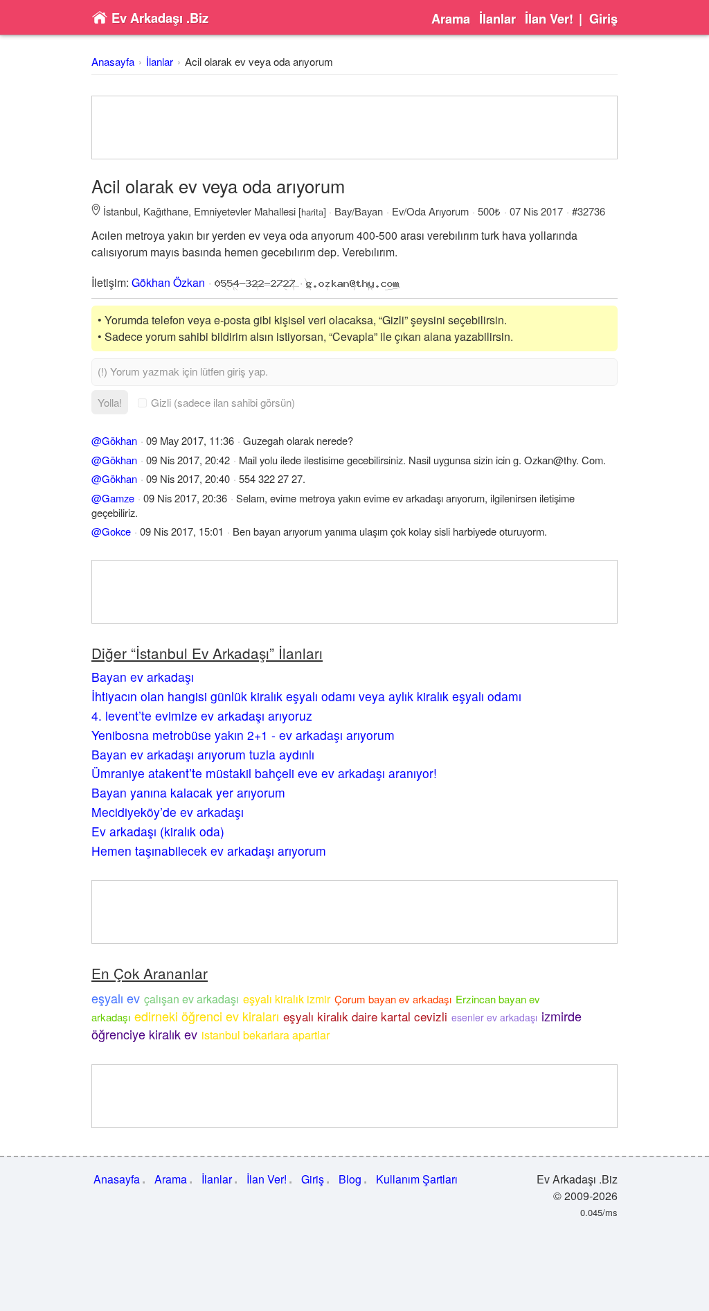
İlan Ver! (549, 18)
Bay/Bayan (358, 211)
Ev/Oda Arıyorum (430, 211)
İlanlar (497, 18)
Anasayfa (112, 61)
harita (312, 211)
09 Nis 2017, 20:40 (188, 478)
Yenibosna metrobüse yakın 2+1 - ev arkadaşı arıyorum (243, 735)
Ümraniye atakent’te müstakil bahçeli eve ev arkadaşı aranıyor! (264, 773)
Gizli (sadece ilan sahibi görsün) (223, 402)
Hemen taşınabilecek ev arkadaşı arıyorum (208, 850)
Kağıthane (165, 211)
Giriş (603, 18)
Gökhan (119, 440)
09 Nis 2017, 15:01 (182, 531)
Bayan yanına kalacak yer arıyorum (188, 792)
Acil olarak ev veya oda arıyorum (259, 61)
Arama (450, 18)
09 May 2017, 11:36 (190, 440)
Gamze (118, 498)
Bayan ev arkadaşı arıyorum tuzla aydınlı (202, 754)
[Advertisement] (354, 127)
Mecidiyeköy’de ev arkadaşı (167, 811)
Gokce (116, 531)
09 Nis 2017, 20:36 (185, 498)
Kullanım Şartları (417, 1179)
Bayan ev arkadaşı (142, 676)
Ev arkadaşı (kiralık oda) (157, 831)
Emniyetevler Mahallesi (245, 211)
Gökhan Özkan (168, 282)
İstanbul (120, 211)
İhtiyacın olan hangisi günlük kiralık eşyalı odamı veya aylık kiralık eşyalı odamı (306, 696)
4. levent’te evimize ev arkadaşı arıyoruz (201, 715)
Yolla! (110, 402)
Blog (350, 1179)
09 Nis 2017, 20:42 (188, 459)
